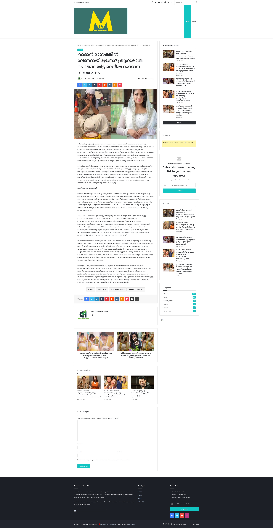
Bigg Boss (103, 289)
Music (166, 307)
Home (81, 45)
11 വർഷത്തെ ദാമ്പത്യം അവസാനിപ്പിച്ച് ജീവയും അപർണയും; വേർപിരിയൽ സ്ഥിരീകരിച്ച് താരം (114, 394)
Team (139, 498)
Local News (167, 311)
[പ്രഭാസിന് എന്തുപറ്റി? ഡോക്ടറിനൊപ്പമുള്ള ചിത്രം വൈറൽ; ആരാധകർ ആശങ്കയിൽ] (142, 382)
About (140, 495)
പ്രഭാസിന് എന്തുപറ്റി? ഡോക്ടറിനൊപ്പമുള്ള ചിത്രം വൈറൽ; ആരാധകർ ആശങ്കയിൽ (140, 394)
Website (120, 452)
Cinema (194, 21)
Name (79, 444)
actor (91, 289)
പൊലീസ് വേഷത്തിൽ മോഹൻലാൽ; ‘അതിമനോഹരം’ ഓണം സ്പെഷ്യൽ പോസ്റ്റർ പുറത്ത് (185, 213)
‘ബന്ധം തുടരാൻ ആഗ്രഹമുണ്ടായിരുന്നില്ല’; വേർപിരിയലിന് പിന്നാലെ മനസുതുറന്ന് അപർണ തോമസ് (89, 394)
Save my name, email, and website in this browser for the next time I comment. (104, 460)
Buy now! (141, 502)
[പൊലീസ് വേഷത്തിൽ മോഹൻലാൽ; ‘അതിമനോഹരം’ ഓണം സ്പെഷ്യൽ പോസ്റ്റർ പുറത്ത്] (168, 54)
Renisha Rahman (136, 289)
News (187, 21)
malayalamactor (118, 289)
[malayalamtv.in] (100, 21)
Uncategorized (168, 301)
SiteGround (131, 524)
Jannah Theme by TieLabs (108, 524)
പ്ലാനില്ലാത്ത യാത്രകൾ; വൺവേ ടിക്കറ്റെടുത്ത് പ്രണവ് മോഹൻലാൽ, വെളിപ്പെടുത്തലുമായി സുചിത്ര (184, 110)
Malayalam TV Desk (86, 79)
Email (79, 452)
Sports (166, 304)
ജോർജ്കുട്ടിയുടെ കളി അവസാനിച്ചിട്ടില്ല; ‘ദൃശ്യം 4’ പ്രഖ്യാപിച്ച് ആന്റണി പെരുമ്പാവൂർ (185, 240)
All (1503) (179, 123)
